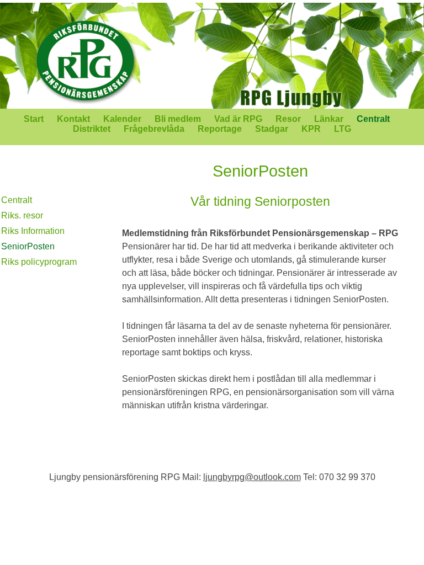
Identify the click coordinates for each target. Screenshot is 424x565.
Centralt (373, 119)
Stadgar (271, 129)
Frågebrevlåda (154, 129)
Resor (288, 119)
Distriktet (91, 129)
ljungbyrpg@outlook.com (252, 477)
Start (34, 119)
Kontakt (73, 119)
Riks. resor (22, 215)
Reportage (220, 129)
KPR (311, 129)
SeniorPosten (28, 246)
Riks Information (33, 231)
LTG (342, 129)
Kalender (122, 119)
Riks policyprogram (39, 261)
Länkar (328, 119)
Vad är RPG (238, 119)
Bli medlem (178, 119)
